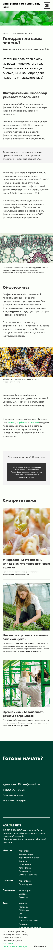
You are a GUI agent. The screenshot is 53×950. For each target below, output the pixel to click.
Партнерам (9, 890)
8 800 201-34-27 (14, 790)
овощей (34, 422)
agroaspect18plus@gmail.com (23, 784)
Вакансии (23, 897)
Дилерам (23, 893)
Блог (5, 33)
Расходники (25, 871)
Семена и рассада (28, 874)
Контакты (23, 917)
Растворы (24, 907)
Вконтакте (8, 800)
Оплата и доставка (28, 920)
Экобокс (23, 861)
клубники (22, 422)
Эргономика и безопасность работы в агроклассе (23, 714)
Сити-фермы (25, 884)
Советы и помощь (22, 33)
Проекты (8, 880)
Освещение (25, 864)
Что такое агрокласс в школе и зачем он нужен (25, 637)
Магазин (7, 850)
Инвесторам (25, 890)
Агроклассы (25, 880)
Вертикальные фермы (30, 857)
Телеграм (21, 800)
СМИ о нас (24, 910)
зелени (11, 422)
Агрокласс (24, 850)
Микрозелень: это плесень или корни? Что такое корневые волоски (26, 563)
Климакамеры (26, 854)
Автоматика (25, 867)
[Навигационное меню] (47, 5)
